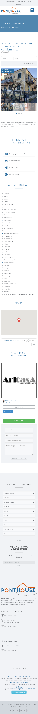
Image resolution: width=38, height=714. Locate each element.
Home (3, 27)
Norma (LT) (8, 412)
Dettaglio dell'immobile (12, 27)
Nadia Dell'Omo (10, 401)
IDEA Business (8, 616)
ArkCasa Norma (8, 403)
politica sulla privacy (17, 689)
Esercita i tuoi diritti (20, 692)
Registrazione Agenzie (25, 1)
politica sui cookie (30, 689)
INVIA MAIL (20, 407)
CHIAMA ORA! (20, 421)
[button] (19, 320)
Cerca (19, 540)
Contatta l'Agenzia (20, 458)
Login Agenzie (11, 1)
